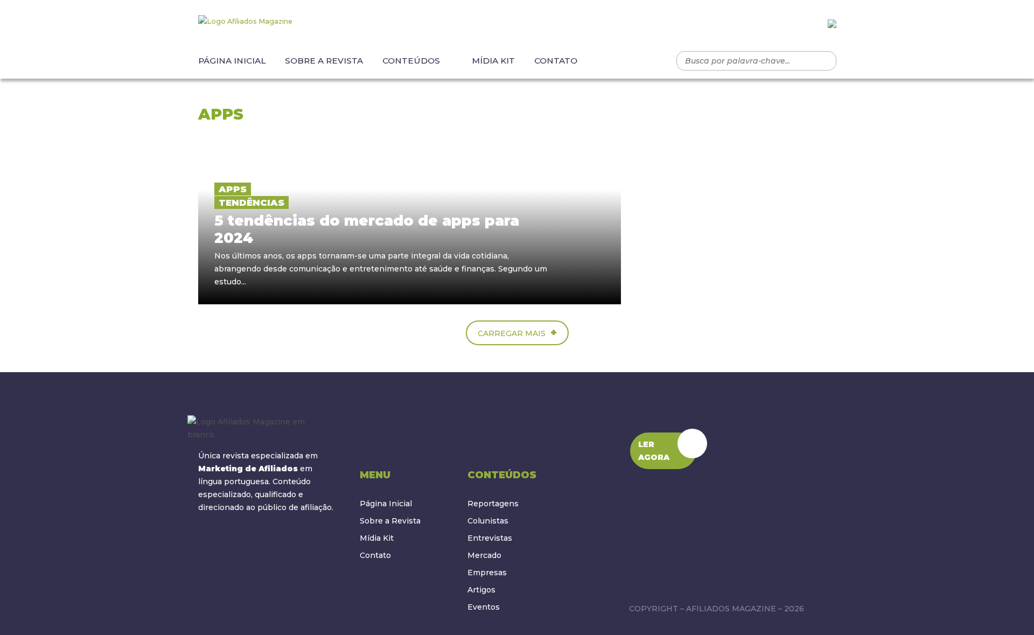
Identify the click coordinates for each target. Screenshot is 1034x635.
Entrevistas (489, 538)
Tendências (251, 202)
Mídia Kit (493, 60)
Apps (233, 189)
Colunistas (487, 521)
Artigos (481, 590)
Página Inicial (232, 60)
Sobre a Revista (324, 60)
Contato (555, 60)
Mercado (484, 555)
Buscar (823, 60)
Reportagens (493, 503)
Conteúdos (411, 60)
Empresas (487, 572)
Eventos (483, 607)
